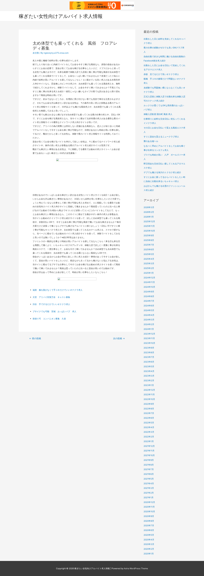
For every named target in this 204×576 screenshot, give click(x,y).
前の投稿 (35, 338)
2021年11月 (149, 450)
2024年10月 (149, 287)
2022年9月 (149, 404)
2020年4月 (149, 539)
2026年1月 (149, 216)
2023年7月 (149, 357)
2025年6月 (149, 249)
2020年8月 (149, 521)
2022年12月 (149, 390)
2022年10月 (149, 399)
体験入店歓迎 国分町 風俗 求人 (158, 114)
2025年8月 (149, 240)
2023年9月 (149, 347)
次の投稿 (119, 338)
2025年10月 (149, 230)
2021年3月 (149, 488)
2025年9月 (149, 235)
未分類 (36, 53)
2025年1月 (149, 273)
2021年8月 (149, 464)
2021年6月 (149, 474)
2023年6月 (149, 361)
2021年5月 (149, 478)
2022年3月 (149, 432)
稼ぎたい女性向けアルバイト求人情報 (61, 16)
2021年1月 (148, 497)
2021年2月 (149, 492)
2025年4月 (149, 259)
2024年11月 (149, 282)
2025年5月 (149, 254)
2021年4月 (149, 483)
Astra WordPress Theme (136, 568)
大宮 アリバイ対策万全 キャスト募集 (51, 297)
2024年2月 (149, 324)
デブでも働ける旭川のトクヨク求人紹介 (162, 172)
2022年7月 (149, 413)
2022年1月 (149, 441)
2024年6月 (149, 305)
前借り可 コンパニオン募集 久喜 (49, 318)
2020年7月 (149, 525)
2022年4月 (149, 427)
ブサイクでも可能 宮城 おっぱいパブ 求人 (54, 311)
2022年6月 (149, 418)
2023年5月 (149, 366)
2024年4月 (149, 315)
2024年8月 (149, 296)
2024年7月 (149, 301)
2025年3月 (149, 263)
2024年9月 (149, 291)
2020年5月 (149, 535)
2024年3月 (149, 319)
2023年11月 (149, 338)
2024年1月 (149, 329)
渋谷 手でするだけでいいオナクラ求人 (51, 304)
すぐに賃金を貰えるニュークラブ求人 (161, 136)
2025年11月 (149, 226)
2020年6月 (149, 530)
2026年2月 (149, 212)
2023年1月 (149, 385)
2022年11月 (149, 394)
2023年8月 (149, 352)
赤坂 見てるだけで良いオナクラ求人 (161, 74)
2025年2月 (149, 268)
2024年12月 (149, 277)
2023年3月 (149, 375)
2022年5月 (149, 422)
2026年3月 (149, 207)
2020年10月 (149, 511)
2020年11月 (149, 506)
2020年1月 (149, 553)
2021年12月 (149, 446)
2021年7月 (149, 469)
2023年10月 (149, 343)
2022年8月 (149, 408)
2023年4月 (149, 371)
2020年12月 (149, 502)
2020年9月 (149, 516)
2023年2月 (149, 380)
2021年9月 (149, 460)
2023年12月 (149, 333)
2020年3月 (149, 544)
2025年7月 (149, 244)
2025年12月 (149, 221)
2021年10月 (149, 455)
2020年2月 (149, 549)
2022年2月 (149, 436)
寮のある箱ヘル (151, 141)
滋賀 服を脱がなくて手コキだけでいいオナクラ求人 (58, 290)
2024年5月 (149, 310)
